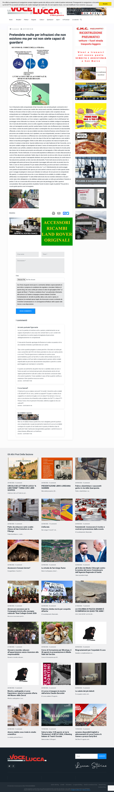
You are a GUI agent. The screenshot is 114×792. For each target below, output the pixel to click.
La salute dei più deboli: (84, 691)
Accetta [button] (105, 4)
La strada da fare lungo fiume (53, 568)
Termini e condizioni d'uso (90, 785)
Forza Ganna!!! (23, 388)
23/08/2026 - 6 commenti (15, 524)
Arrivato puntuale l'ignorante (28, 327)
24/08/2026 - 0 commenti (15, 483)
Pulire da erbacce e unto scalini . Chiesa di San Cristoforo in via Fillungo (21, 529)
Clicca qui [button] (89, 5)
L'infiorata (45, 527)
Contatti (62, 785)
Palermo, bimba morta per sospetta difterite (56, 610)
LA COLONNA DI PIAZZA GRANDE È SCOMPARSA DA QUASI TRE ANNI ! (89, 610)
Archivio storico (86, 790)
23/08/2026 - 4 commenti (15, 565)
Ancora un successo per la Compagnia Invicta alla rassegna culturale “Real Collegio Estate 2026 (22, 611)
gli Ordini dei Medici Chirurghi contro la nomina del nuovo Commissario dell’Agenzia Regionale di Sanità (90, 570)
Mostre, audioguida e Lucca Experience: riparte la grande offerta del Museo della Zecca (22, 693)
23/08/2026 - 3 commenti (82, 524)
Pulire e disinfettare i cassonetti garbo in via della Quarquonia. (88, 487)
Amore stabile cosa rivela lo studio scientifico (22, 733)
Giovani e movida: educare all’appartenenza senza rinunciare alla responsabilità (23, 652)
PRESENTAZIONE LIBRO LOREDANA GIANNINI (56, 487)
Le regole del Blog (77, 785)
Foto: (17, 276)
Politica (26, 20)
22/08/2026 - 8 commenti (48, 606)
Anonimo (12, 213)
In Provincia (66, 20)
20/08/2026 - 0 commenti (48, 647)
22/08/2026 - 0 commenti (82, 565)
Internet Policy (102, 785)
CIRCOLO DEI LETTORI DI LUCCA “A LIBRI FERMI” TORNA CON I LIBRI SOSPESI (22, 488)
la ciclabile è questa (25, 413)
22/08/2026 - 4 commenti (48, 565)
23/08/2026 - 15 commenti (49, 524)
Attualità (18, 20)
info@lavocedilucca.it (76, 790)
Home (10, 20)
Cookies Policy (102, 787)
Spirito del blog (55, 785)
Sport (58, 20)
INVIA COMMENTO (26, 311)
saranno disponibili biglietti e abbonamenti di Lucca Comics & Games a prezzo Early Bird (88, 734)
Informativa (69, 785)
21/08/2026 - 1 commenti (15, 647)
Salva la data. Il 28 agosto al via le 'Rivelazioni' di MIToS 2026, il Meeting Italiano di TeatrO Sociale (56, 734)
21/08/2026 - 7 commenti (82, 606)
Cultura (42, 20)
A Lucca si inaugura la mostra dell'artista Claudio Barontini (53, 692)
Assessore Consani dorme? (19, 568)
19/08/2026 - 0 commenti (48, 729)
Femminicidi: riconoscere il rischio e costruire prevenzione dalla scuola (90, 528)
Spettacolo (50, 20)
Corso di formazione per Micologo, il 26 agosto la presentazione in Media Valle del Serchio (56, 652)
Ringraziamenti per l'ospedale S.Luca (90, 650)
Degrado (33, 20)
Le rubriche (75, 20)
